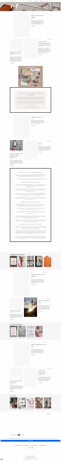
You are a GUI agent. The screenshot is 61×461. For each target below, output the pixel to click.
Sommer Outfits (16, 151)
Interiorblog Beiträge (42, 445)
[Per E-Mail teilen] (22, 49)
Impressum (26, 456)
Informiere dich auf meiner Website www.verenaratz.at (30, 107)
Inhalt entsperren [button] (30, 440)
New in (40, 143)
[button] (1, 459)
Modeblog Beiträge (18, 445)
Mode (31, 13)
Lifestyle (39, 298)
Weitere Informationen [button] (30, 442)
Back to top (48, 413)
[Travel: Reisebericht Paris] (30, 307)
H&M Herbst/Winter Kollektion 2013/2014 (15, 52)
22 (12, 158)
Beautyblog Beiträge (26, 445)
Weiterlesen (40, 54)
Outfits (34, 13)
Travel (41, 298)
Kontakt (32, 456)
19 (12, 312)
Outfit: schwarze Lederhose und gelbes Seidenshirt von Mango (44, 43)
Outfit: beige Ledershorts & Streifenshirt (42, 372)
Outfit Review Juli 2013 (37, 117)
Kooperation (34, 456)
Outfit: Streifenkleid (15, 311)
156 (16, 434)
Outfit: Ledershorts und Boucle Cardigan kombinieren (16, 155)
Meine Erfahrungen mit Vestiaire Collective (49, 267)
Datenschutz (29, 456)
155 (14, 434)
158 (21, 434)
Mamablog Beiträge (34, 445)
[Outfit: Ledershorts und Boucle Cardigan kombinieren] (16, 145)
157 (18, 434)
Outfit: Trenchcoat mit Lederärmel (16, 381)
